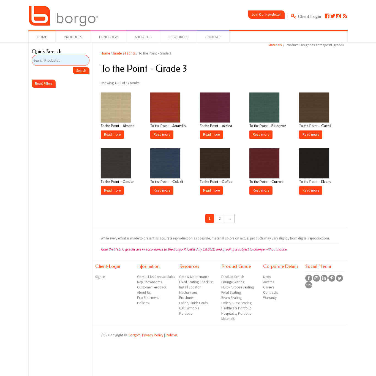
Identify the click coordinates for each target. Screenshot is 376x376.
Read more (112, 134)
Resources (178, 36)
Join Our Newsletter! (266, 14)
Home (42, 36)
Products (73, 36)
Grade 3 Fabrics (124, 53)
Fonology (108, 36)
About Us (143, 36)
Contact (213, 36)
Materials (275, 45)
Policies (171, 335)
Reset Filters (43, 83)
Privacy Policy (152, 335)
